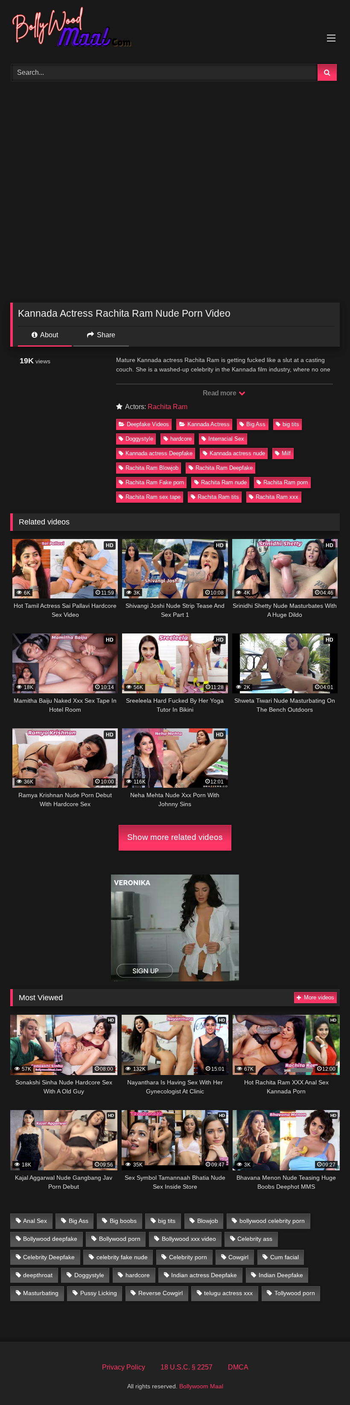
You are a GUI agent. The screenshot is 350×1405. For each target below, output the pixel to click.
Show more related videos (175, 837)
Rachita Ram (167, 406)
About (48, 335)
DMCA (238, 1367)
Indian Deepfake (281, 1275)
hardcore (181, 439)
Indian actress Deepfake (204, 1275)
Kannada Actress (208, 424)
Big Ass (255, 424)
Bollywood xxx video (189, 1238)
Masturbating (40, 1293)
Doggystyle (139, 439)
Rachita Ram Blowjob (151, 468)
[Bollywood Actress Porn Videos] (175, 29)
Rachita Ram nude (224, 482)
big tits (291, 424)
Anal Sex (35, 1220)
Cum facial (284, 1257)
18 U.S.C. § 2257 (186, 1367)
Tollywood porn (294, 1293)
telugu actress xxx (228, 1293)
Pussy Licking (98, 1293)
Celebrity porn (188, 1257)
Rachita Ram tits (218, 497)
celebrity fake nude (122, 1257)
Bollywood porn (119, 1238)
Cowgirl (238, 1257)
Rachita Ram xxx (277, 497)
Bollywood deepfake (50, 1238)
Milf (286, 453)
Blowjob (207, 1220)
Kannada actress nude (237, 453)
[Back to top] (323, 1379)
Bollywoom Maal (201, 1386)
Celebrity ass (254, 1238)
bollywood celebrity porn (272, 1220)
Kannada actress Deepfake (158, 453)
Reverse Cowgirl (160, 1293)
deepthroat (37, 1275)
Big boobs (123, 1220)
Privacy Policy (123, 1367)
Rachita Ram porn (285, 482)
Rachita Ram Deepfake (224, 468)
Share (105, 335)
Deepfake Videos (148, 424)
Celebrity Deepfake (49, 1257)
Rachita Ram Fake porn (154, 482)
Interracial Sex (226, 439)
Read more (220, 393)
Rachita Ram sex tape (153, 497)
